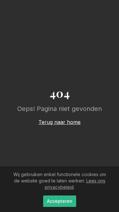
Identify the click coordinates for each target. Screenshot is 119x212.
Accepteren (59, 201)
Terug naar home (59, 122)
